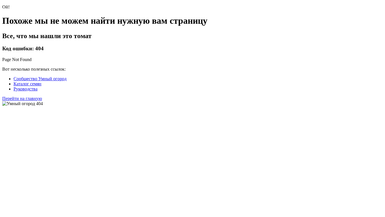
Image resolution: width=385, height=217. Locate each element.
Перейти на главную (22, 98)
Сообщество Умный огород (40, 78)
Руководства (25, 88)
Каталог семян (27, 83)
